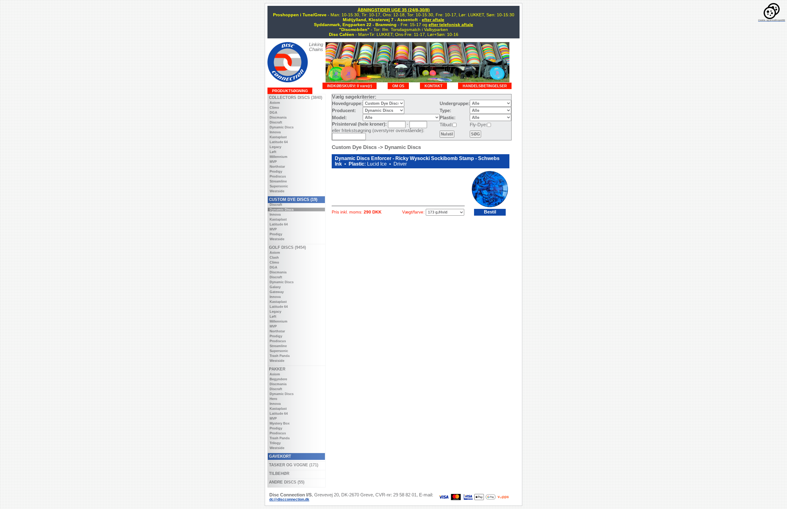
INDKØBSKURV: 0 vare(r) (349, 86)
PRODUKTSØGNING (290, 91)
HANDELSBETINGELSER (485, 86)
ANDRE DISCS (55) (286, 482)
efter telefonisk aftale (451, 24)
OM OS (398, 86)
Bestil (490, 211)
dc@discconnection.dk (289, 499)
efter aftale (433, 19)
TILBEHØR (278, 473)
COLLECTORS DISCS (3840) (295, 97)
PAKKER (276, 369)
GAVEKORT (279, 456)
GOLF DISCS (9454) (287, 247)
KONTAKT (433, 86)
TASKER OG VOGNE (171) (293, 465)
